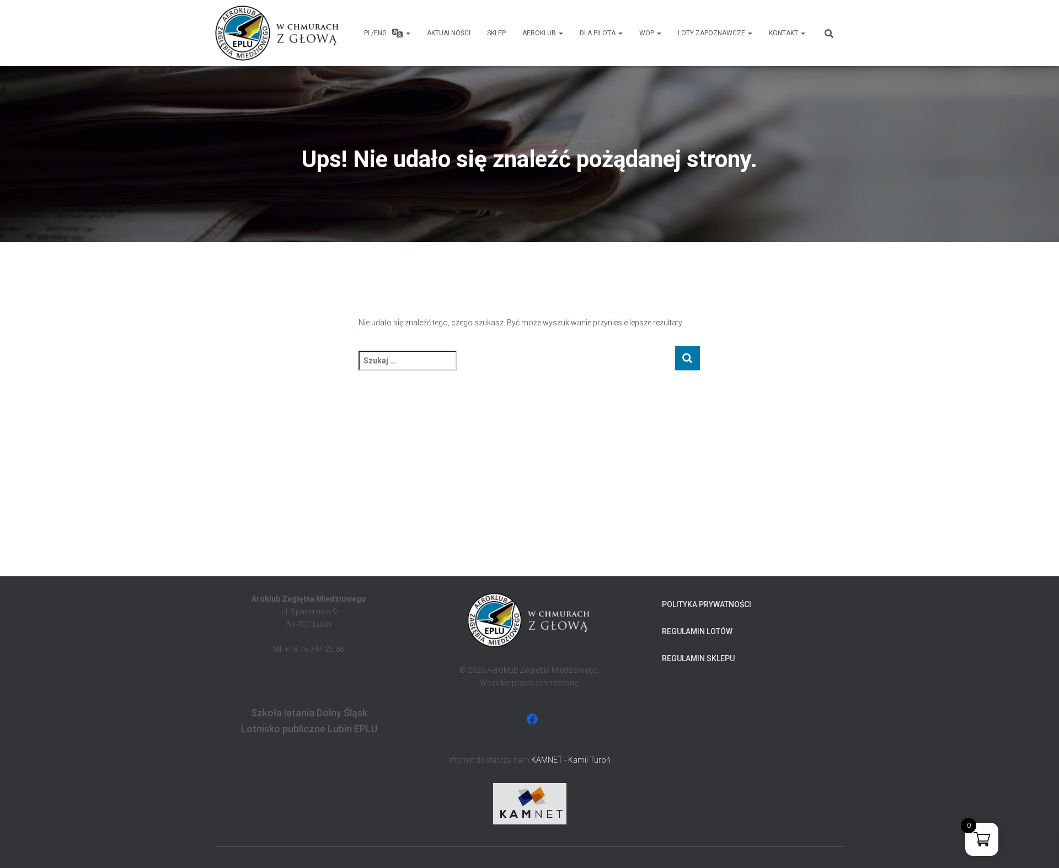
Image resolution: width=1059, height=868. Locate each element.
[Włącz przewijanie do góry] (1037, 846)
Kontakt (784, 33)
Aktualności (448, 33)
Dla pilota (598, 33)
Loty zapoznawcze (712, 33)
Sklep (496, 33)
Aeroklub (540, 33)
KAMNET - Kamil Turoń (571, 760)
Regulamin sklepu (698, 658)
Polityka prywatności (706, 604)
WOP (647, 33)
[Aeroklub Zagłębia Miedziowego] (278, 33)
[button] (407, 33)
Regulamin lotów (697, 631)
